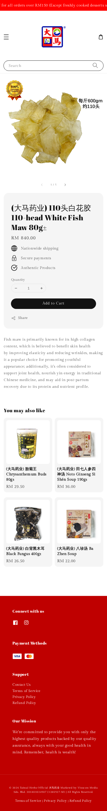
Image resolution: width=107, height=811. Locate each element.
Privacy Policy (24, 697)
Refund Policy (24, 703)
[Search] (95, 65)
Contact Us (21, 685)
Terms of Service (26, 691)
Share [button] (23, 318)
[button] (6, 36)
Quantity (18, 280)
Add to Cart (53, 303)
